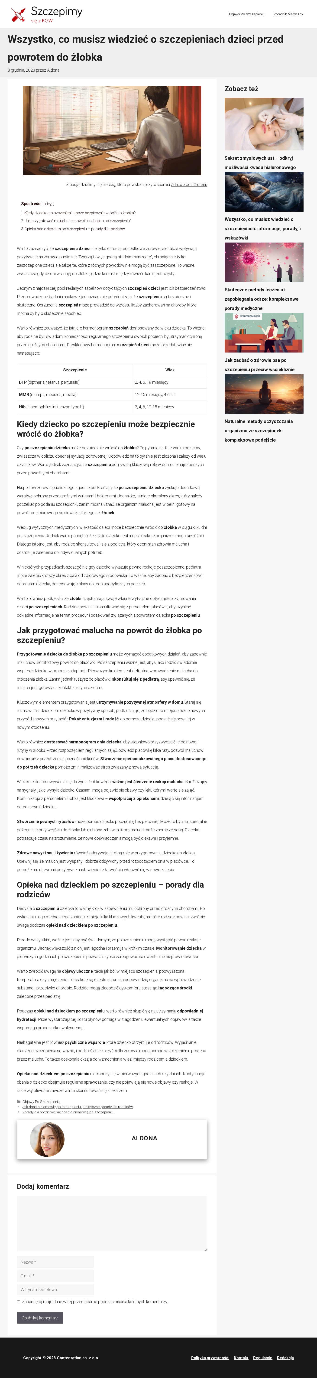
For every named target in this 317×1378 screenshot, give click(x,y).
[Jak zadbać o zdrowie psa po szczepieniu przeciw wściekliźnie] (264, 334)
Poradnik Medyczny (288, 14)
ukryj (48, 204)
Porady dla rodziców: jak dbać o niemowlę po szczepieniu (68, 1112)
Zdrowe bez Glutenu (189, 184)
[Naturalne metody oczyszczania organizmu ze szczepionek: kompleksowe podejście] (264, 395)
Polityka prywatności (210, 1357)
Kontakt (241, 1357)
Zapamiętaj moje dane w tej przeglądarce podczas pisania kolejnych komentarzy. (95, 1301)
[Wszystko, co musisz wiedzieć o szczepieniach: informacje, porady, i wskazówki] (264, 193)
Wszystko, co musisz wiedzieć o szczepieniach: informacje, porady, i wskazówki (263, 228)
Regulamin (262, 1357)
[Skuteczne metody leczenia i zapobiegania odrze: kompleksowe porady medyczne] (264, 264)
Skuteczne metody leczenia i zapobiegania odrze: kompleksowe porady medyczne (261, 299)
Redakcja (285, 1357)
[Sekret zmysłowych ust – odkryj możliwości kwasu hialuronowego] (264, 125)
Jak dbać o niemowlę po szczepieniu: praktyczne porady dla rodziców (78, 1107)
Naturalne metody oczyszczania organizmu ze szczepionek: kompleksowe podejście (259, 431)
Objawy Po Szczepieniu (246, 14)
